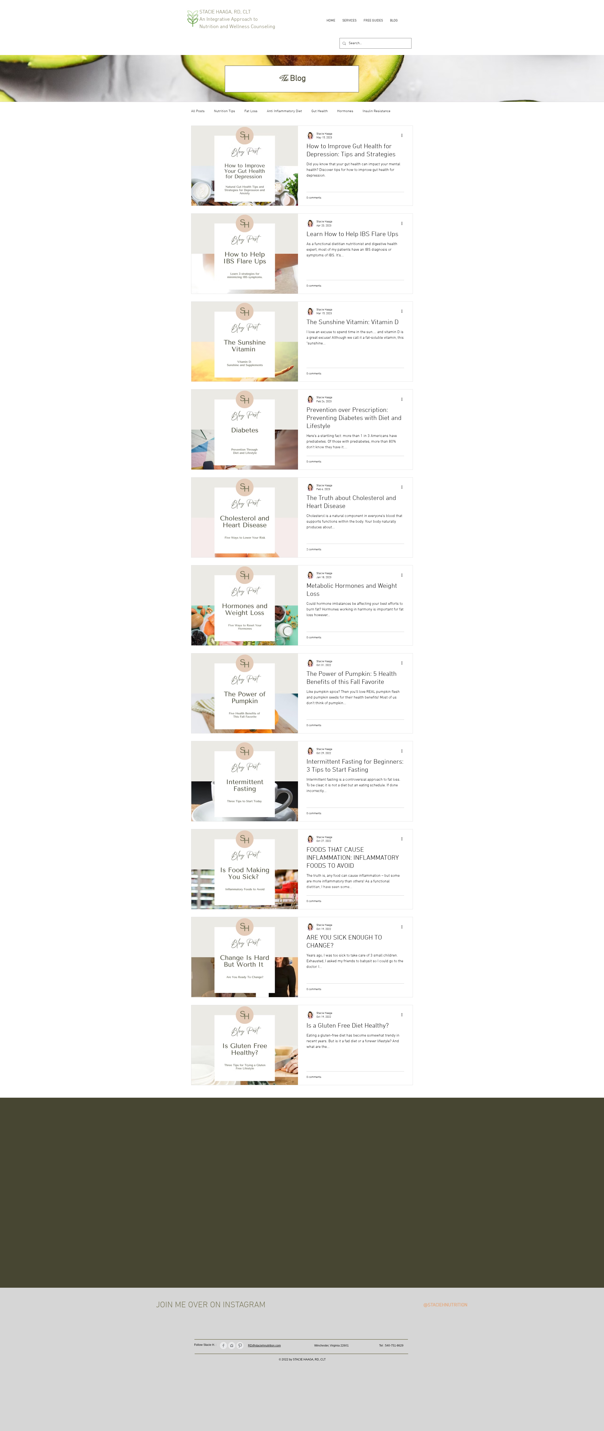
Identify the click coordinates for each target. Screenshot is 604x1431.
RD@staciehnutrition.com (264, 1345)
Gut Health (319, 111)
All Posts (198, 111)
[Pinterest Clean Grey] (239, 1345)
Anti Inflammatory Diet (284, 111)
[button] (349, 21)
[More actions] (403, 135)
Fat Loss (250, 111)
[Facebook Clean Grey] (223, 1345)
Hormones (345, 111)
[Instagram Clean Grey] (231, 1345)
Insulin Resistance (376, 111)
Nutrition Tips (224, 111)
